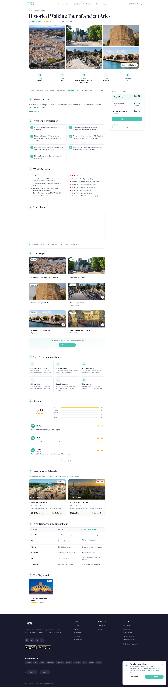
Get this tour (128, 119)
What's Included (50, 90)
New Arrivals (78, 639)
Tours (68, 4)
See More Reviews (67, 461)
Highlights (40, 90)
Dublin (91, 662)
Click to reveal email (131, 644)
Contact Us (126, 629)
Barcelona (60, 662)
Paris (35, 662)
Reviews (84, 90)
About (32, 90)
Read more (33, 112)
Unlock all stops (65, 345)
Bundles (77, 4)
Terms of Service (128, 636)
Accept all (154, 676)
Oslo (84, 662)
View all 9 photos (130, 65)
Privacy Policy (127, 633)
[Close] (162, 664)
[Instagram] (27, 640)
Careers (100, 629)
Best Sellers (77, 636)
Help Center (126, 626)
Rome (42, 662)
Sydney (68, 662)
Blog (97, 4)
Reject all (134, 676)
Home (60, 4)
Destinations (87, 4)
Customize (144, 681)
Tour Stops (70, 90)
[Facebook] (32, 640)
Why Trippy (100, 90)
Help (104, 4)
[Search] (141, 4)
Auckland (77, 662)
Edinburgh (50, 662)
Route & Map (61, 90)
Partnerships (102, 626)
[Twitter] (37, 640)
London (28, 662)
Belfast (99, 662)
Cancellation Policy (129, 639)
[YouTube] (42, 640)
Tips (78, 90)
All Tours (76, 626)
